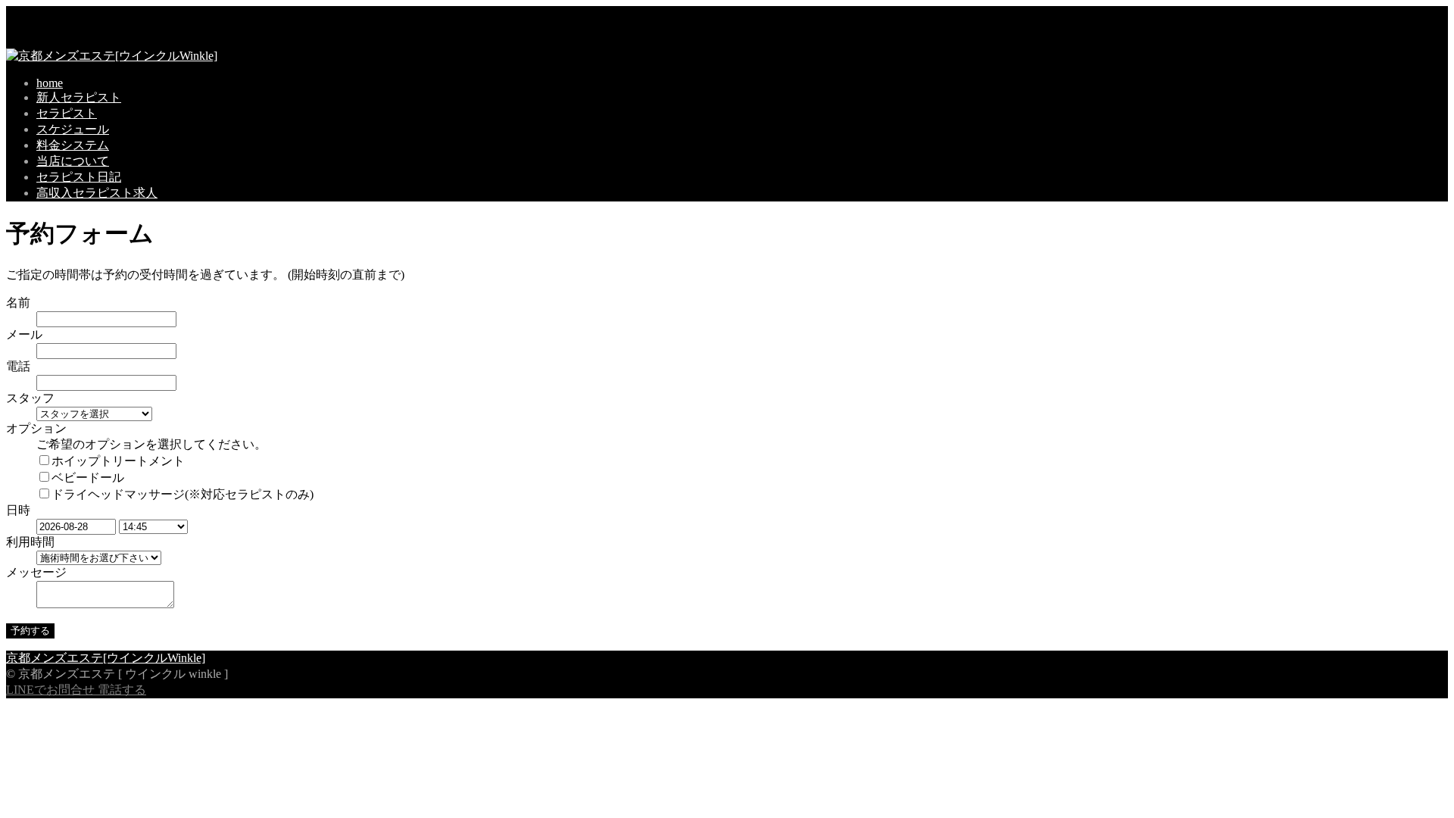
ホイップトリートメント (118, 460)
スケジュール (72, 129)
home (49, 82)
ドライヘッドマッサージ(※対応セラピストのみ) (182, 494)
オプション (36, 428)
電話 (18, 366)
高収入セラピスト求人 (97, 192)
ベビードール (87, 477)
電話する (122, 689)
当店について (72, 161)
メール (24, 334)
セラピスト (66, 113)
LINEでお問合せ (50, 689)
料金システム (72, 145)
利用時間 (30, 541)
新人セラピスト (78, 97)
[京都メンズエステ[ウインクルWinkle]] (111, 55)
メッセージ (36, 572)
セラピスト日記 (78, 176)
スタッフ (30, 398)
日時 (18, 510)
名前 (18, 302)
